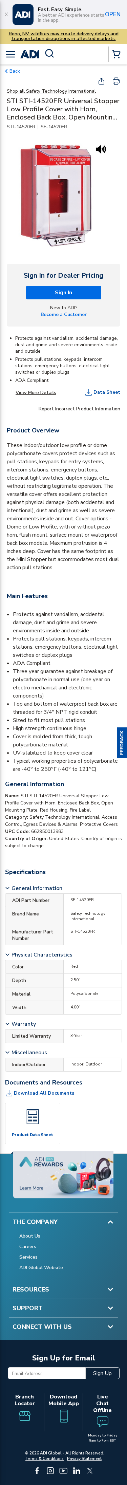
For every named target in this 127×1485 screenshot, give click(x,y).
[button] (122, 742)
